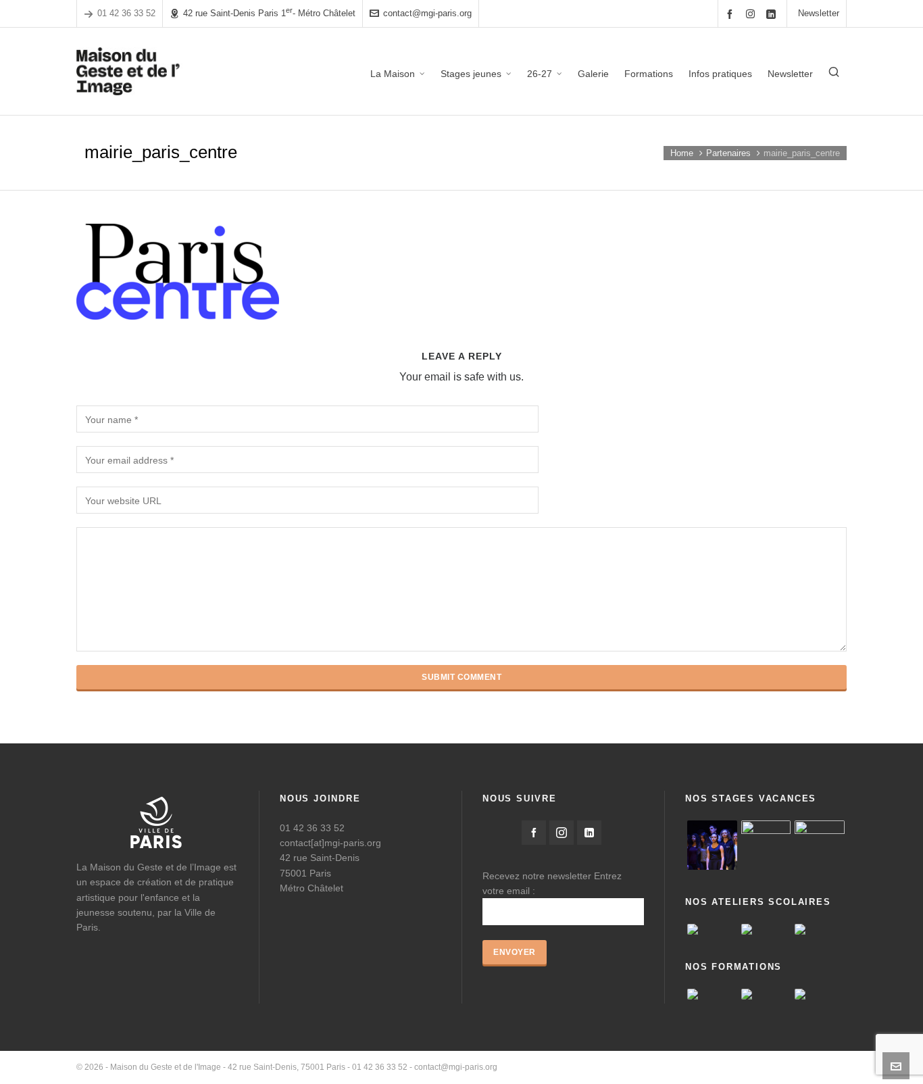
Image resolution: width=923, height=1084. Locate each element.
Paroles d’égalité (690, 1067)
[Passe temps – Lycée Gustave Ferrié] (820, 929)
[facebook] (732, 14)
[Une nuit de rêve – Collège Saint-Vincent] (712, 929)
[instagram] (752, 13)
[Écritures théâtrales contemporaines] (712, 994)
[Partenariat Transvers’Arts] (820, 994)
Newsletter (818, 13)
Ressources (753, 1067)
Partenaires (728, 153)
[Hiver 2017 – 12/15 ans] (766, 845)
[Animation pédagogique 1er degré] (766, 994)
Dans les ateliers (816, 1067)
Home (681, 153)
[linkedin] (773, 14)
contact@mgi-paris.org (427, 13)
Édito (639, 1067)
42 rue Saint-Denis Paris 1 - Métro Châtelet (269, 12)
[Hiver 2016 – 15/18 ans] (712, 845)
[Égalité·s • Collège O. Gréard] (766, 929)
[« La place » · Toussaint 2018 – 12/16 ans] (820, 845)
